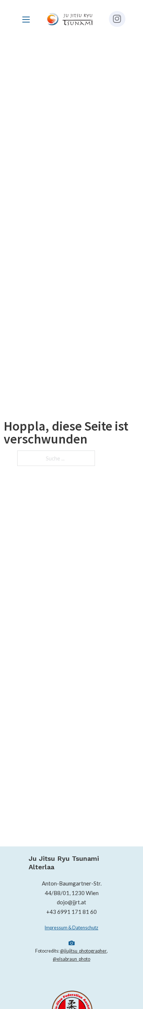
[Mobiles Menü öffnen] (26, 19)
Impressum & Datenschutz (71, 927)
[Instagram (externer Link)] (117, 19)
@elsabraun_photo (71, 959)
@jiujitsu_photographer (83, 951)
